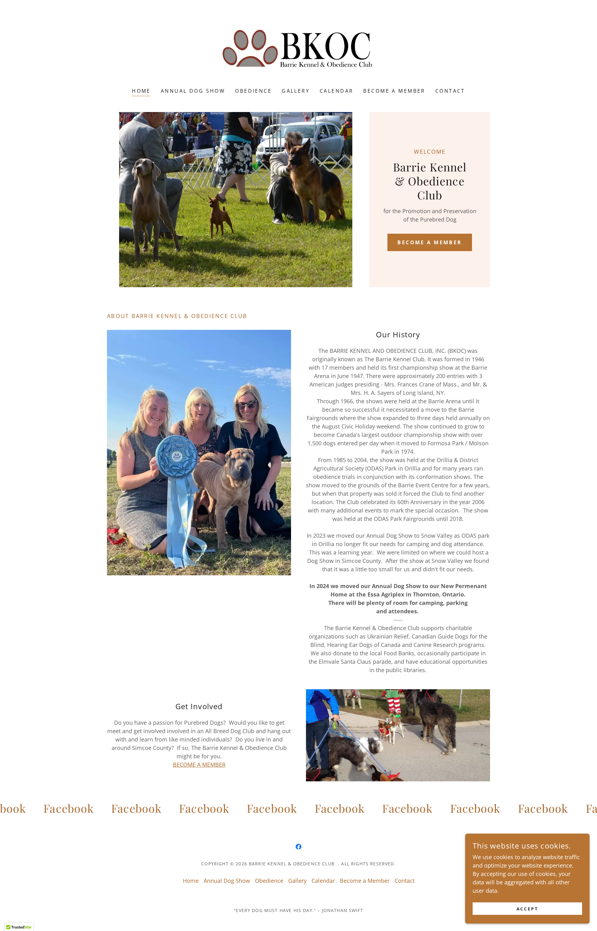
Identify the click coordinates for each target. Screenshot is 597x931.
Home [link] (141, 90)
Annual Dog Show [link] (193, 90)
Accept (527, 909)
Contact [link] (450, 90)
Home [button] (191, 880)
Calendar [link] (336, 90)
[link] (298, 48)
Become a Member (429, 242)
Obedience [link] (253, 90)
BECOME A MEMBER (199, 764)
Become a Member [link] (394, 90)
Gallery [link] (296, 90)
